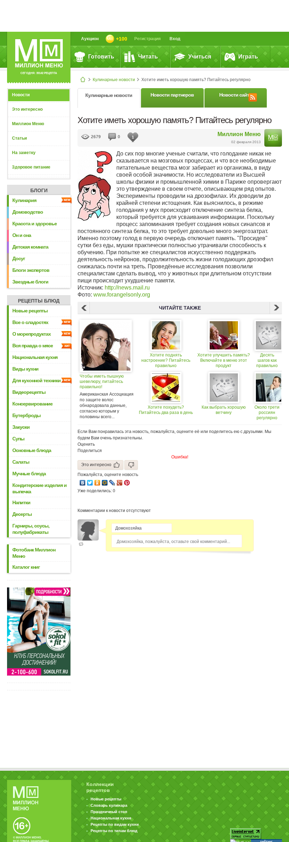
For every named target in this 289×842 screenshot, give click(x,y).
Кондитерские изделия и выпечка (39, 488)
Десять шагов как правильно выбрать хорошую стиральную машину (267, 360)
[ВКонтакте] (82, 482)
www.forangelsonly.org (121, 295)
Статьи (19, 138)
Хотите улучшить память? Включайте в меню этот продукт (223, 360)
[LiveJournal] (112, 482)
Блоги (39, 190)
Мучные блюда (29, 473)
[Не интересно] (131, 465)
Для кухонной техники (36, 380)
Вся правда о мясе (32, 345)
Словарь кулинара (109, 805)
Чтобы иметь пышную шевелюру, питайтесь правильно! (102, 381)
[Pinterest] (127, 482)
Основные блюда (31, 450)
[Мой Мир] (105, 482)
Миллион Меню (28, 123)
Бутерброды (26, 415)
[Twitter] (90, 482)
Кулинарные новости (114, 79)
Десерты (22, 514)
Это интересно (27, 109)
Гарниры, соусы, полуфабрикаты (30, 529)
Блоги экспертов (30, 270)
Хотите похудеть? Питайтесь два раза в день (166, 410)
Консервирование (32, 404)
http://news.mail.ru (127, 288)
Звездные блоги (30, 282)
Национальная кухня (34, 357)
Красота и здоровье (34, 223)
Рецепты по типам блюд (114, 831)
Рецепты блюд (39, 301)
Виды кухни (25, 369)
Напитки (21, 502)
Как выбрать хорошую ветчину (224, 410)
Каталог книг (26, 567)
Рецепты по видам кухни (115, 824)
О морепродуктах (31, 334)
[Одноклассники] (97, 482)
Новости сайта (235, 95)
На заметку (24, 152)
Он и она (21, 235)
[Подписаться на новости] (252, 96)
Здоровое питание (31, 167)
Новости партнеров (172, 95)
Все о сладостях (30, 322)
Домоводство (27, 212)
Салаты (20, 462)
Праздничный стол (109, 812)
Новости (21, 94)
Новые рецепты (30, 310)
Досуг (18, 258)
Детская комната (30, 247)
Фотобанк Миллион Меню (33, 553)
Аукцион (90, 38)
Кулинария (24, 200)
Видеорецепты (28, 392)
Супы (18, 438)
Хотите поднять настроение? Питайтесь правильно (165, 360)
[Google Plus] (119, 482)
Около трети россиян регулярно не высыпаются (267, 413)
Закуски (21, 427)
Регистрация (147, 38)
